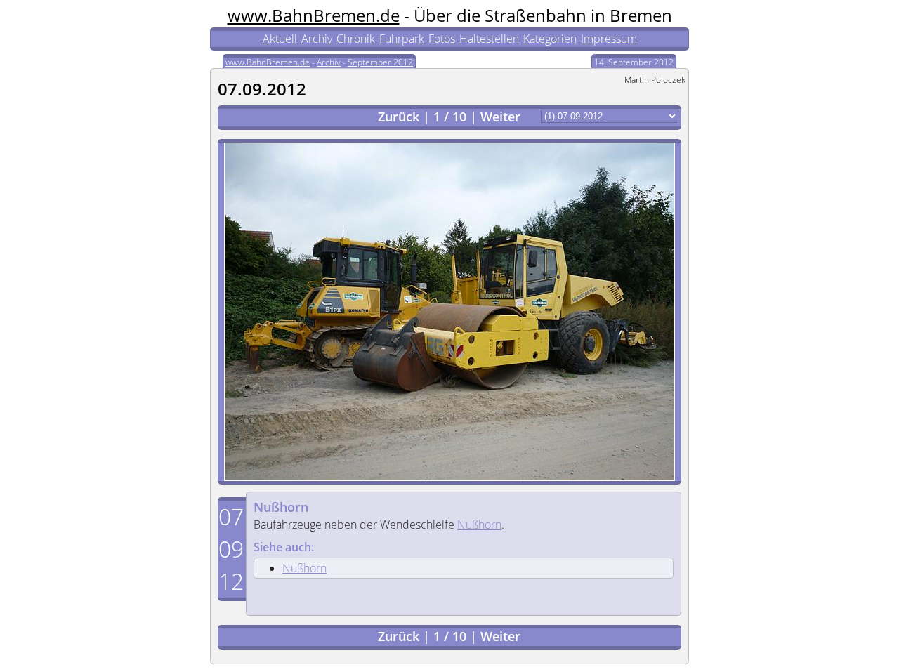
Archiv (316, 38)
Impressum (609, 38)
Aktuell (280, 38)
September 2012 (380, 62)
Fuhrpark (401, 38)
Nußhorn (281, 507)
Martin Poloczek (654, 80)
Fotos (441, 38)
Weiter (500, 116)
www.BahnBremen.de (314, 15)
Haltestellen (489, 38)
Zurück (398, 116)
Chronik (355, 38)
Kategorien (550, 38)
